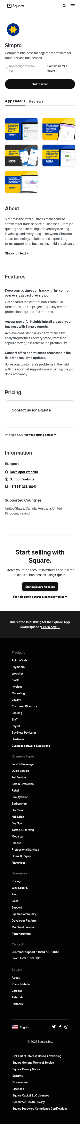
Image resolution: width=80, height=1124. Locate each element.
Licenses (18, 1089)
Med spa (17, 836)
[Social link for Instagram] (65, 1027)
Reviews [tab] (36, 101)
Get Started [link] (40, 84)
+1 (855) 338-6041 (23, 486)
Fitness (16, 843)
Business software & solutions (31, 745)
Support (17, 907)
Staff (14, 719)
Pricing (16, 881)
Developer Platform (24, 920)
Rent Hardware (21, 933)
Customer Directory (24, 706)
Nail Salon (18, 816)
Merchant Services (23, 927)
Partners (17, 1004)
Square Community (24, 914)
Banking (17, 713)
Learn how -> (50, 627)
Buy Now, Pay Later (24, 732)
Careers (17, 990)
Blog (14, 894)
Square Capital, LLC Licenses (31, 1095)
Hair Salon (18, 810)
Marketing (18, 693)
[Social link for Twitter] (53, 1027)
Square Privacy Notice (26, 1069)
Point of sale (19, 660)
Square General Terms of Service (33, 1062)
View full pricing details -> (40, 435)
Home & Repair (21, 856)
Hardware (18, 739)
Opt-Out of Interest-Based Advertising (37, 1056)
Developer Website (24, 472)
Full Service (19, 777)
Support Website (22, 479)
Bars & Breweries (23, 784)
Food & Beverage (23, 764)
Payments (18, 667)
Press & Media (21, 984)
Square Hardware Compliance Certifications (40, 1108)
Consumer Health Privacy (29, 1102)
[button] (21, 129)
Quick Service (20, 770)
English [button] (24, 1027)
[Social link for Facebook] (59, 1027)
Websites (18, 673)
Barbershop (19, 803)
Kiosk (15, 680)
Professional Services (25, 849)
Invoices (17, 686)
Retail (15, 790)
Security (18, 1075)
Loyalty (16, 699)
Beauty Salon (20, 797)
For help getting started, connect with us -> (40, 596)
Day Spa (17, 823)
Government (21, 1082)
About (16, 977)
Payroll (16, 726)
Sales (15, 901)
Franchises (18, 862)
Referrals (17, 997)
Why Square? (20, 887)
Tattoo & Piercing (23, 830)
